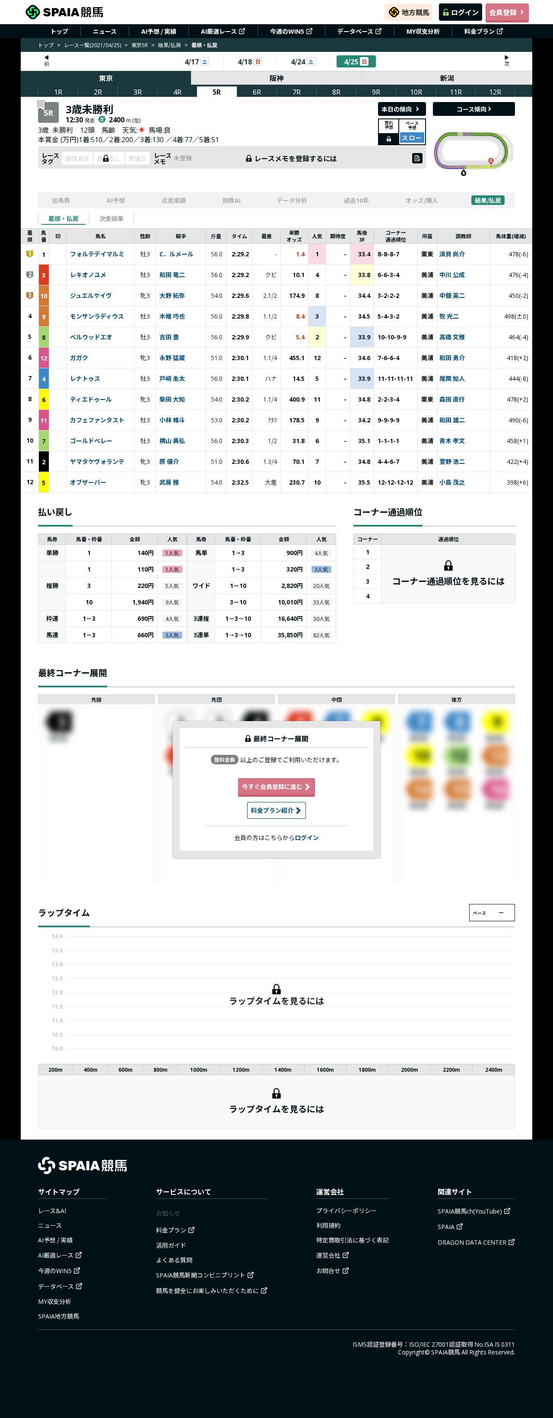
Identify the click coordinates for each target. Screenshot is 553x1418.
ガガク (79, 358)
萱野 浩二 (452, 462)
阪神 (276, 78)
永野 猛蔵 (172, 358)
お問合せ (328, 1270)
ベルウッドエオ (91, 337)
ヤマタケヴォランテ (97, 462)
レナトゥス (85, 379)
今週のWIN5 (287, 31)
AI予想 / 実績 (158, 31)
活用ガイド (171, 1245)
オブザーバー (88, 482)
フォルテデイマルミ (97, 254)
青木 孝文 (452, 441)
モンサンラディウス (97, 316)
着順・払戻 (63, 218)
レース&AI (52, 1210)
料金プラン (479, 31)
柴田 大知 (172, 399)
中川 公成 (452, 275)
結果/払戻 (169, 44)
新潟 (447, 78)
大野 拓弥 (172, 296)
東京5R (139, 44)
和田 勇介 (452, 358)
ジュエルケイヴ (91, 296)
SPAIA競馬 (445, 1352)
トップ (59, 31)
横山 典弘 (172, 441)
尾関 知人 (452, 379)
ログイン (465, 12)
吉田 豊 (169, 337)
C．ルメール (176, 254)
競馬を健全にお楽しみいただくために (207, 1290)
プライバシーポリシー (346, 1210)
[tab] (63, 218)
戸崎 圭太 (172, 379)
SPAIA (446, 1226)
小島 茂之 (452, 482)
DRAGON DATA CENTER (472, 1242)
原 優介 (169, 462)
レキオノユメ (88, 275)
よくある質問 (174, 1260)
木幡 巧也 (172, 316)
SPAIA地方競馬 (58, 1316)
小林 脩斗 (172, 420)
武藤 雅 (169, 482)
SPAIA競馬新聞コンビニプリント (200, 1274)
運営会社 (328, 1255)
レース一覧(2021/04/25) (92, 44)
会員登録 (503, 12)
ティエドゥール (91, 399)
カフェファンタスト (97, 420)
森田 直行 (452, 399)
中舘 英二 (452, 296)
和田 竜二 (172, 275)
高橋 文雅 (452, 337)
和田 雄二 (452, 420)
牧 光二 (449, 316)
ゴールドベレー (91, 441)
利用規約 (328, 1225)
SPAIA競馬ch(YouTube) (470, 1210)
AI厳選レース (219, 31)
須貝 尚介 (452, 254)
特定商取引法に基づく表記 (352, 1240)
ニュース (105, 31)
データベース (355, 31)
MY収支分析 (423, 31)
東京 (106, 78)
